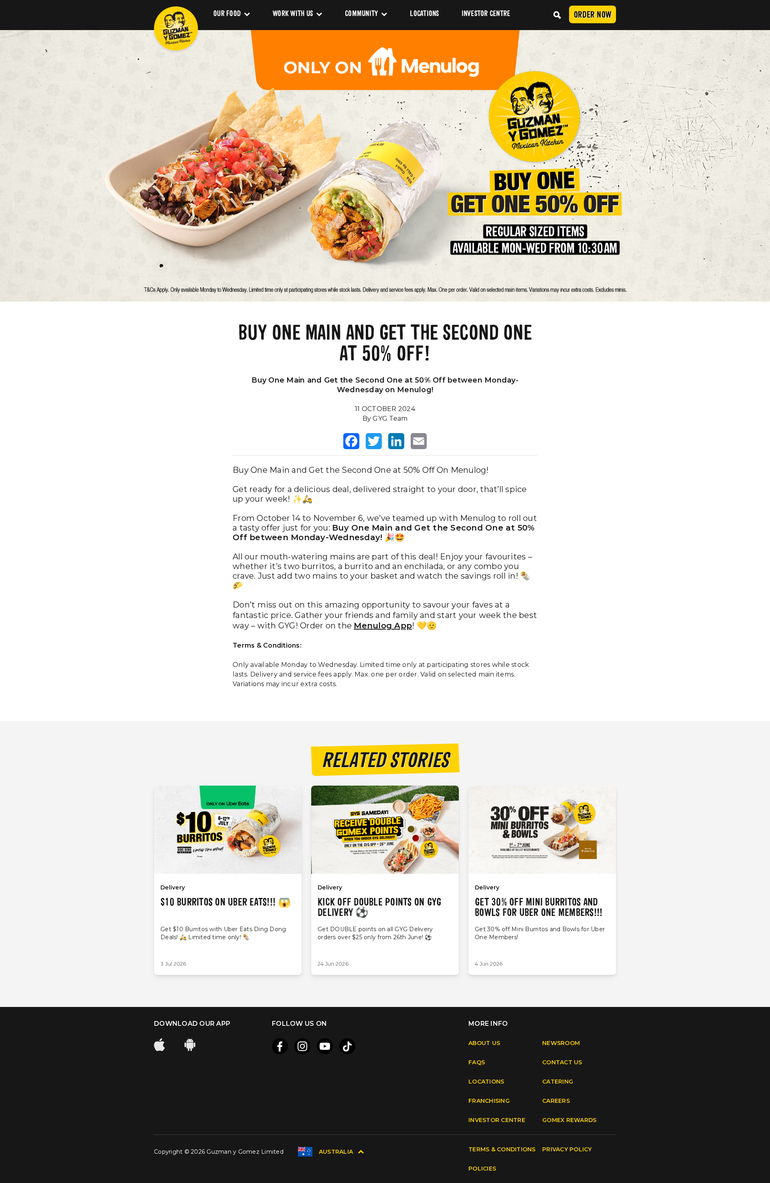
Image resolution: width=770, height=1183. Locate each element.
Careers (556, 1100)
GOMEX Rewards (569, 1120)
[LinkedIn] (396, 441)
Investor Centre (486, 14)
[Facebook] (351, 441)
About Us (484, 1043)
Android (190, 1044)
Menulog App (383, 625)
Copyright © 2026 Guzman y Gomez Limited (219, 1151)
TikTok (347, 1046)
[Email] (419, 441)
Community (361, 14)
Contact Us (562, 1062)
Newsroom (561, 1043)
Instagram (302, 1046)
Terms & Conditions (502, 1149)
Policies (482, 1168)
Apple (160, 1044)
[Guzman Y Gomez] (176, 28)
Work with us (293, 14)
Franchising (489, 1100)
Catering (557, 1081)
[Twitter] (374, 441)
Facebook (280, 1046)
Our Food (227, 14)
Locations (424, 14)
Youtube (325, 1046)
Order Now (592, 15)
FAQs (476, 1062)
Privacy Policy (567, 1149)
